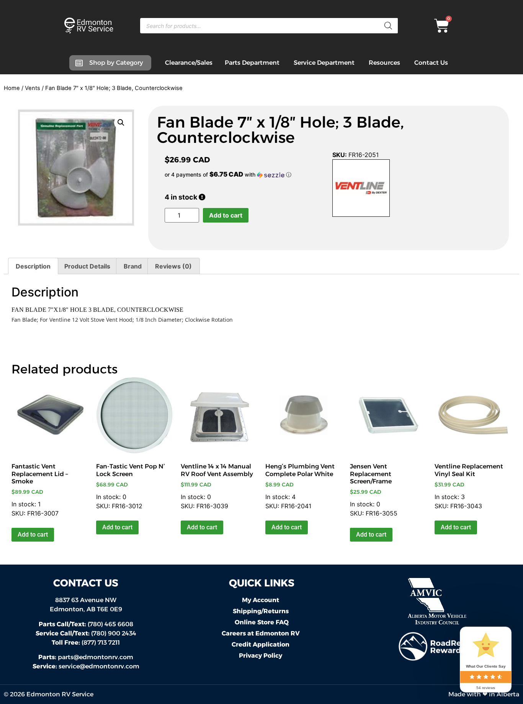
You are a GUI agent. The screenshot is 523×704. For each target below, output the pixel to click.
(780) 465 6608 (86, 624)
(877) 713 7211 (86, 642)
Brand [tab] (133, 266)
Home (12, 88)
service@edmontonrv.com (99, 666)
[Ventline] (361, 189)
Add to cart (225, 215)
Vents (32, 88)
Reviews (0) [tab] (173, 266)
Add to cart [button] (33, 534)
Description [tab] (33, 266)
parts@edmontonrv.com (95, 657)
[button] (121, 122)
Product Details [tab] (87, 266)
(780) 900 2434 (86, 633)
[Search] (388, 25)
